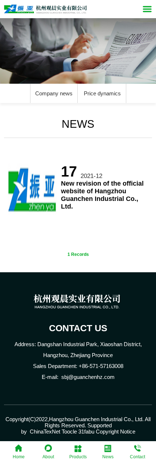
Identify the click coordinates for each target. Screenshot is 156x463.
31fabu (86, 431)
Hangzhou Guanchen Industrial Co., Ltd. (96, 419)
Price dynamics (102, 93)
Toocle (69, 431)
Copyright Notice (115, 431)
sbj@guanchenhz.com (88, 377)
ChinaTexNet (45, 431)
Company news (54, 93)
